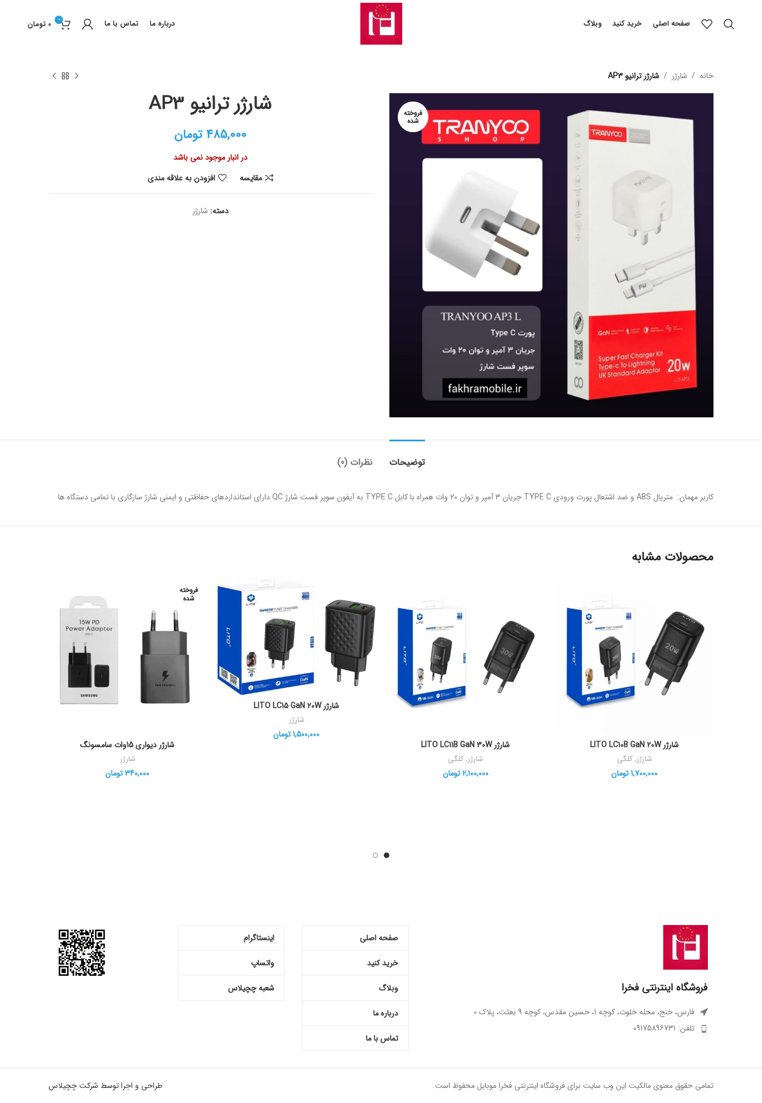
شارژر (679, 76)
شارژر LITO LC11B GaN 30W (465, 745)
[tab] (407, 457)
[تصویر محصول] (634, 656)
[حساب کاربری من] (87, 24)
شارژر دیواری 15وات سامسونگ (127, 745)
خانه (706, 76)
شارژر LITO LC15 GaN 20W (296, 706)
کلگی (625, 759)
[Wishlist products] (707, 24)
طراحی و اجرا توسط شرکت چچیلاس (105, 1086)
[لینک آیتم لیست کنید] (567, 1028)
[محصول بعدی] (54, 75)
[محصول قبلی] (76, 75)
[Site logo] (381, 23)
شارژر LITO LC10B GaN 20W (634, 745)
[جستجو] (729, 24)
